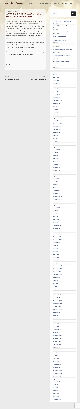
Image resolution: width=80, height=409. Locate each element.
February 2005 (57, 399)
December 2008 (57, 266)
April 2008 (56, 289)
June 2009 (56, 248)
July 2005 (55, 385)
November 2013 (57, 124)
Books (41, 3)
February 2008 (57, 295)
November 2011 (57, 173)
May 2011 (55, 184)
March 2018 (56, 112)
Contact (72, 3)
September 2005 (57, 379)
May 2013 (55, 141)
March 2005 (56, 396)
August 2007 (56, 312)
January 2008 (56, 298)
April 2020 (56, 77)
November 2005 (57, 373)
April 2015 (56, 121)
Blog (55, 3)
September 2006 (57, 344)
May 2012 (55, 155)
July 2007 (55, 315)
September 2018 (57, 100)
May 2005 (55, 390)
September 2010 (57, 205)
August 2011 (56, 179)
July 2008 (55, 280)
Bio (36, 3)
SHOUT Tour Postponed (59, 40)
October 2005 (57, 376)
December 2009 (57, 231)
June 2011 (55, 182)
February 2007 (57, 329)
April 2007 (56, 324)
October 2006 (57, 341)
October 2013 (57, 126)
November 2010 (57, 199)
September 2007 (57, 309)
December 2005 (57, 370)
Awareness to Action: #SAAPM (61, 61)
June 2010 (55, 213)
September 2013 (57, 129)
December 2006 (57, 335)
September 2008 (57, 274)
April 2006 (56, 358)
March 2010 (56, 222)
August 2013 (56, 132)
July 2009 (55, 245)
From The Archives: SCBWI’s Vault (62, 21)
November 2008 (57, 269)
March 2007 (56, 327)
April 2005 (56, 393)
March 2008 (56, 292)
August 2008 (56, 277)
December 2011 (57, 170)
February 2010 (57, 225)
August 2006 (56, 347)
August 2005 (56, 382)
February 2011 (57, 190)
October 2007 (57, 306)
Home (31, 3)
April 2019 (56, 89)
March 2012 (56, 161)
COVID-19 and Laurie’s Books (61, 32)
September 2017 (57, 118)
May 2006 (55, 356)
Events (48, 3)
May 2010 (55, 216)
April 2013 (56, 144)
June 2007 (55, 318)
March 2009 (56, 257)
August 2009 (56, 242)
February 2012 (57, 164)
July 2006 (55, 350)
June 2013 (55, 138)
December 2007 (57, 300)
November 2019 (57, 86)
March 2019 (56, 92)
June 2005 (55, 387)
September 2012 (57, 147)
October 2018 (57, 97)
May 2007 (55, 321)
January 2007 (56, 332)
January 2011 (56, 193)
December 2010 (57, 196)
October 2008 (57, 271)
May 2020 (55, 74)
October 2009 (57, 237)
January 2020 (56, 83)
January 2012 (56, 167)
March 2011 (56, 187)
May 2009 (55, 251)
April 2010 (56, 219)
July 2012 (55, 153)
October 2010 (57, 202)
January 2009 (56, 263)
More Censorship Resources (60, 36)
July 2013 (55, 135)
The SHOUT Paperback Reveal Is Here (63, 45)
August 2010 (56, 208)
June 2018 (55, 106)
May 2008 (55, 286)
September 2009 (57, 239)
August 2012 (56, 150)
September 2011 (57, 176)
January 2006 (56, 367)
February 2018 (57, 115)
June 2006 (56, 353)
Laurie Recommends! (58, 65)
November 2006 (57, 338)
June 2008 (55, 283)
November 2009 (57, 234)
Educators (62, 3)
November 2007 (57, 303)
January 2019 (56, 95)
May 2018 (55, 109)
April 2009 (56, 254)
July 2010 (55, 210)
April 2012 (56, 158)
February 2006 (57, 364)
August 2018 (56, 103)
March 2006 (56, 361)
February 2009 (57, 260)
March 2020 (56, 80)
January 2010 (56, 228)
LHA (9, 64)
